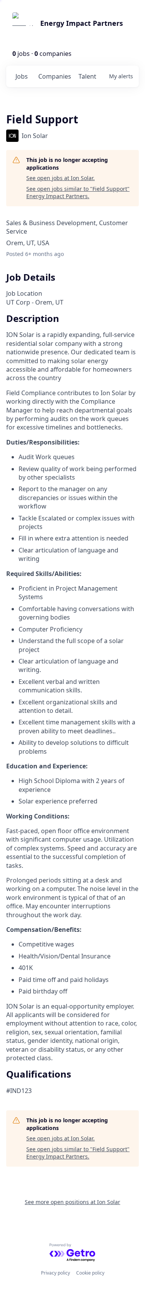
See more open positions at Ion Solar (72, 1202)
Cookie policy (90, 1273)
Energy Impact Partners (81, 23)
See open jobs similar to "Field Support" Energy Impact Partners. (78, 192)
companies (54, 76)
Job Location (24, 293)
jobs (21, 76)
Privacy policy (55, 1273)
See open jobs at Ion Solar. (60, 178)
